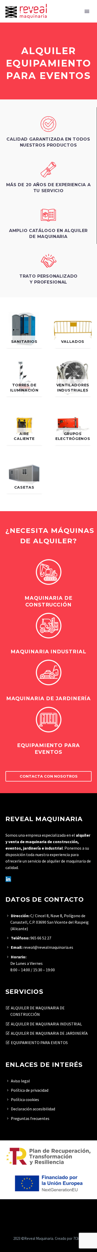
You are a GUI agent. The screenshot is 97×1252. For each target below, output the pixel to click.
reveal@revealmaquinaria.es (48, 947)
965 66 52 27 (40, 937)
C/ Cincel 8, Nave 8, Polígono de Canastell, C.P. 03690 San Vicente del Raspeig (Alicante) (49, 922)
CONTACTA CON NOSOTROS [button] (49, 776)
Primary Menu (87, 11)
